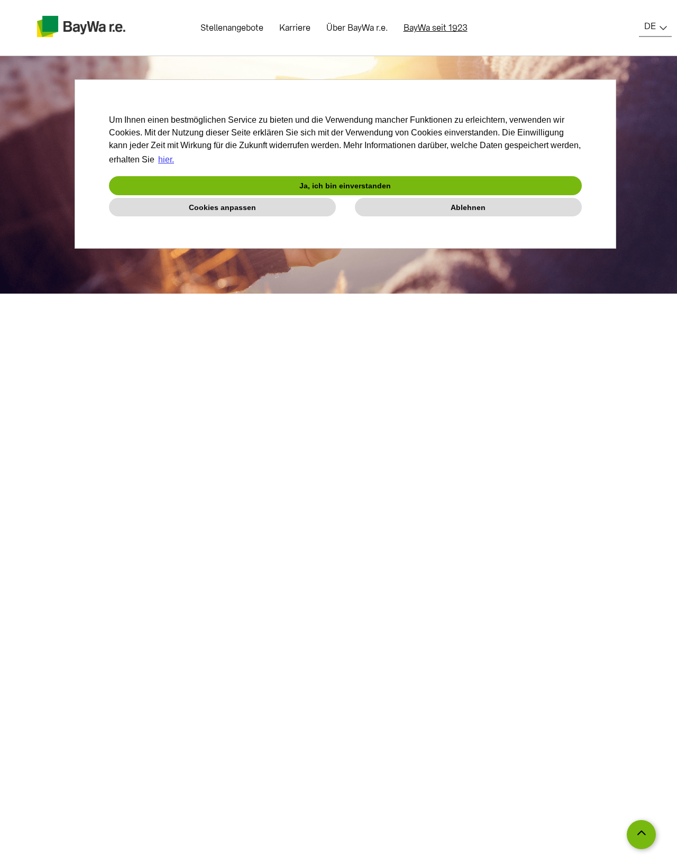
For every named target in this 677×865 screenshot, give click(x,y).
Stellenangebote (231, 27)
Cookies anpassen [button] (222, 207)
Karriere (294, 27)
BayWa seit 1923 (436, 27)
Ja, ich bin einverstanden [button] (345, 185)
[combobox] (655, 26)
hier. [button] (166, 159)
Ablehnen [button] (468, 207)
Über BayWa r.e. (357, 27)
